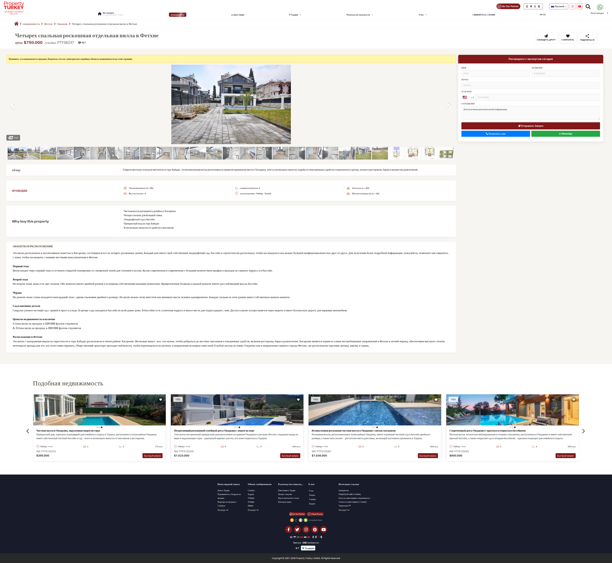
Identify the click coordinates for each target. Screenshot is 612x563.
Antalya (251, 502)
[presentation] (28, 431)
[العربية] (298, 537)
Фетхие (48, 24)
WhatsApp (566, 133)
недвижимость (177, 14)
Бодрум (251, 494)
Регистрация (597, 13)
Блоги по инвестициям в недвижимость (354, 498)
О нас (421, 14)
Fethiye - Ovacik (263, 193)
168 (377, 193)
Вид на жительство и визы (288, 498)
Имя (463, 68)
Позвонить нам (497, 133)
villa (151, 188)
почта (465, 80)
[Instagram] (573, 6)
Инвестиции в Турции (286, 490)
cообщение (468, 104)
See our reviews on (306, 542)
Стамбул (251, 490)
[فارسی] (305, 537)
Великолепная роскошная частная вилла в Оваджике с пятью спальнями (354, 430)
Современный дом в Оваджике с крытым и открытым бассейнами (487, 430)
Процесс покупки (285, 494)
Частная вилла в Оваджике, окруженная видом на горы (68, 430)
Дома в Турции (223, 490)
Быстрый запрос (152, 455)
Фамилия (537, 68)
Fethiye (251, 498)
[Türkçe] (309, 537)
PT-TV (543, 14)
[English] (291, 537)
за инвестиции (237, 14)
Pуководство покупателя (358, 14)
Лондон (312, 495)
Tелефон (466, 92)
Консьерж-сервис (284, 502)
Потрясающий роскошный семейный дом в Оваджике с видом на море (214, 430)
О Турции (293, 14)
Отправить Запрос (531, 125)
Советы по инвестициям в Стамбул (353, 502)
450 (367, 188)
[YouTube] (580, 6)
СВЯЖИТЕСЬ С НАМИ (484, 14)
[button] (97, 427)
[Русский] (295, 537)
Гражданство (344, 490)
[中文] (302, 537)
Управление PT (345, 506)
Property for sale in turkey (350, 494)
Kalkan (250, 506)
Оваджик (62, 24)
